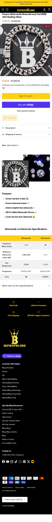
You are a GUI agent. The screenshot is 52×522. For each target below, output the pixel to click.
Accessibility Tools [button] (9, 443)
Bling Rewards (8, 368)
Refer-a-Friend (8, 439)
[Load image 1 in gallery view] (26, 50)
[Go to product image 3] (28, 73)
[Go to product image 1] (24, 73)
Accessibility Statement (9, 490)
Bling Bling (6, 428)
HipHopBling (10, 506)
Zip (3, 375)
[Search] (8, 9)
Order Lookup (7, 413)
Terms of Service (7, 487)
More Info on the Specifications (17, 285)
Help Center (7, 417)
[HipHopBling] (26, 9)
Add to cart (26, 96)
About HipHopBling (9, 379)
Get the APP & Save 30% (12, 409)
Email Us (20, 455)
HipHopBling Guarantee (11, 394)
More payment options (26, 111)
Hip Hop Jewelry (8, 424)
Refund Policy (31, 487)
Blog (4, 435)
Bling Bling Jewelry (9, 432)
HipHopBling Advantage (11, 390)
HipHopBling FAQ (9, 398)
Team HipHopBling (9, 386)
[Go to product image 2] (26, 73)
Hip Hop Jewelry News (11, 421)
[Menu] (3, 9)
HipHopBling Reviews (10, 383)
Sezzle (4, 371)
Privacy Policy (19, 487)
